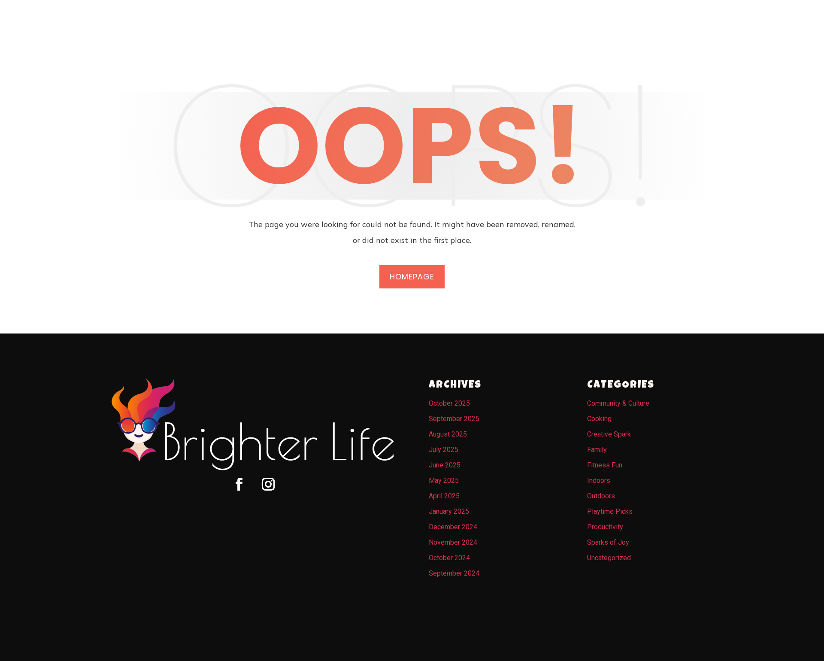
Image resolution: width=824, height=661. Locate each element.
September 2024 (454, 573)
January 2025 (449, 511)
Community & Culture (618, 403)
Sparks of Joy (608, 542)
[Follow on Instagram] (268, 484)
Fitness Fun (604, 465)
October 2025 (449, 403)
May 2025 (444, 480)
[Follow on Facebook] (239, 484)
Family (597, 450)
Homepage (412, 276)
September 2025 (454, 419)
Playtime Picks (610, 511)
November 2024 (453, 542)
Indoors (598, 480)
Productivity (605, 527)
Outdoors (601, 496)
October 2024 (449, 558)
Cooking (599, 419)
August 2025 (448, 434)
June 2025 (444, 465)
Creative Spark (609, 434)
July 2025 (443, 450)
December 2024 (453, 527)
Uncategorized (609, 558)
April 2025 (444, 496)
